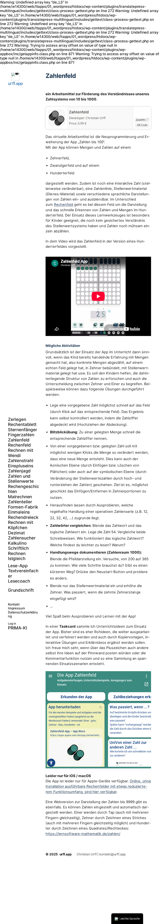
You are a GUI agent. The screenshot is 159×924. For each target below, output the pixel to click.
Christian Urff (96, 118)
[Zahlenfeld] (57, 125)
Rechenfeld (63, 204)
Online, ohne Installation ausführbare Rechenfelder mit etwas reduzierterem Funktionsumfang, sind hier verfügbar (98, 786)
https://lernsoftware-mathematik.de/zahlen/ (83, 834)
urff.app (15, 83)
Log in (12, 623)
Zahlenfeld (79, 112)
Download (142, 119)
